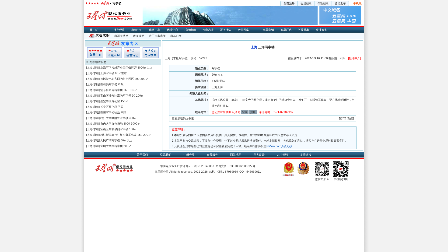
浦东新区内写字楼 (111, 90)
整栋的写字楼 (108, 84)
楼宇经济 (119, 30)
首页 (95, 30)
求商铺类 (138, 36)
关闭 (350, 118)
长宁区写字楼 (108, 106)
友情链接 (305, 154)
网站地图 (235, 154)
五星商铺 (268, 30)
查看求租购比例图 (183, 118)
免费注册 (289, 3)
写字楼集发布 (151, 52)
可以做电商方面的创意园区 (117, 78)
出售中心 (154, 30)
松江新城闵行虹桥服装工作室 (118, 134)
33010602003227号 (242, 166)
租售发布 (132, 52)
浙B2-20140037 (204, 166)
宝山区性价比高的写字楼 (115, 95)
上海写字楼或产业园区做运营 (118, 67)
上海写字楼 (107, 73)
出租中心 (137, 30)
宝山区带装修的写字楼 (114, 129)
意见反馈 (259, 154)
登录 (245, 112)
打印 (342, 118)
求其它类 (176, 36)
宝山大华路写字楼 (111, 146)
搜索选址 (208, 30)
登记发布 (340, 3)
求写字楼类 (121, 36)
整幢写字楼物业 (110, 112)
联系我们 (165, 154)
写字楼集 (225, 30)
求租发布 (114, 52)
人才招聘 (282, 154)
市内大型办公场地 (111, 123)
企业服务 (321, 30)
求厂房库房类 (157, 36)
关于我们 (142, 154)
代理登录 (323, 3)
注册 (253, 112)
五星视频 (303, 30)
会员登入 (95, 52)
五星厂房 (286, 30)
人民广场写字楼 (110, 140)
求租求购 (190, 30)
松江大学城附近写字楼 (114, 118)
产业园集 (243, 30)
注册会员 (189, 154)
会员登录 (306, 3)
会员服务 (212, 154)
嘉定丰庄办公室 (110, 101)
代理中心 (172, 30)
